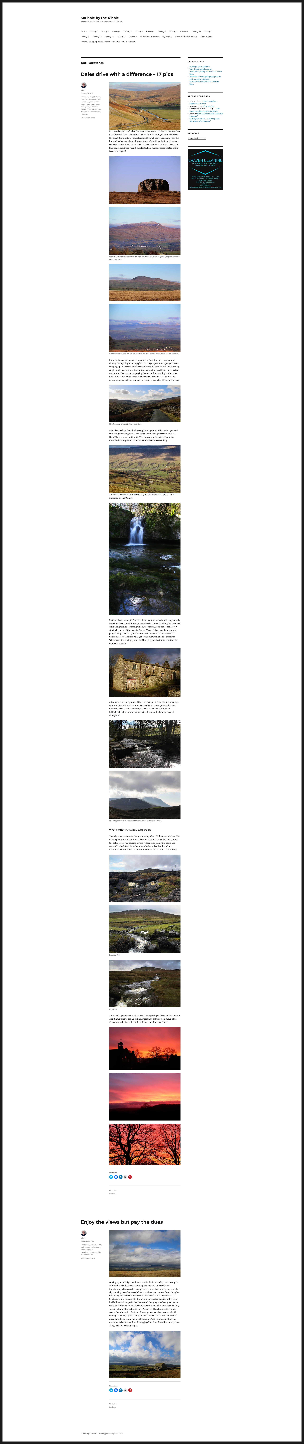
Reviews (133, 37)
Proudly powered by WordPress (111, 1434)
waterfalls (94, 107)
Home (84, 32)
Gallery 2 (105, 32)
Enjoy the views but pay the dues (122, 1222)
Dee (82, 99)
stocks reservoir (87, 1250)
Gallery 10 (196, 32)
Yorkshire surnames (149, 37)
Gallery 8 (173, 32)
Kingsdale (96, 104)
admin (83, 90)
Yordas (97, 112)
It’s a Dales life (208, 106)
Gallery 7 (162, 32)
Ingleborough (86, 104)
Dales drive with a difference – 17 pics (127, 74)
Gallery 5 (139, 32)
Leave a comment (88, 118)
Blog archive (207, 37)
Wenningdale (86, 109)
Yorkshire (84, 114)
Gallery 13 (97, 37)
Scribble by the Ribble (100, 18)
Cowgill (92, 97)
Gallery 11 (208, 32)
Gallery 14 (109, 37)
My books (166, 37)
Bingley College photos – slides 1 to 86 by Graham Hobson (108, 42)
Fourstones (85, 102)
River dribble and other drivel (200, 69)
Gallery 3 (116, 32)
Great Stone (94, 102)
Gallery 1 (94, 32)
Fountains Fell (94, 99)
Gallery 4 (128, 32)
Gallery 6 (150, 32)
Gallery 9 (184, 32)
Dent (87, 99)
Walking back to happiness (200, 67)
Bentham (84, 97)
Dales (97, 97)
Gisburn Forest (95, 1245)
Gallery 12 (85, 37)
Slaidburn (96, 1247)
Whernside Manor (88, 112)
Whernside (96, 109)
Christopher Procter (197, 119)
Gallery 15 (121, 37)
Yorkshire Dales (87, 1255)
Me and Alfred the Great (186, 37)
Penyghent (85, 107)
